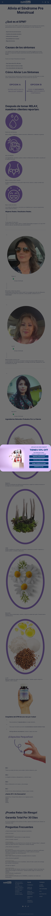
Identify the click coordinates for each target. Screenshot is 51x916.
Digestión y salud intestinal (39, 456)
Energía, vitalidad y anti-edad (39, 463)
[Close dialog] (49, 446)
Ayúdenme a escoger (38, 466)
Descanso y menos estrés (38, 460)
